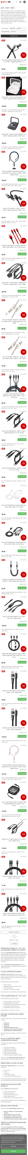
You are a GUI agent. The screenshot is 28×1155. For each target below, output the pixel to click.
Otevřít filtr (14, 36)
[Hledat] (16, 1)
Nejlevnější (12, 28)
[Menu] (24, 1)
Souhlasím (13, 1151)
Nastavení (13, 1146)
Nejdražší (19, 28)
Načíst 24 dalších (14, 932)
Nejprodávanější (5, 31)
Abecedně (13, 31)
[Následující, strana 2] (14, 936)
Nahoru (14, 943)
